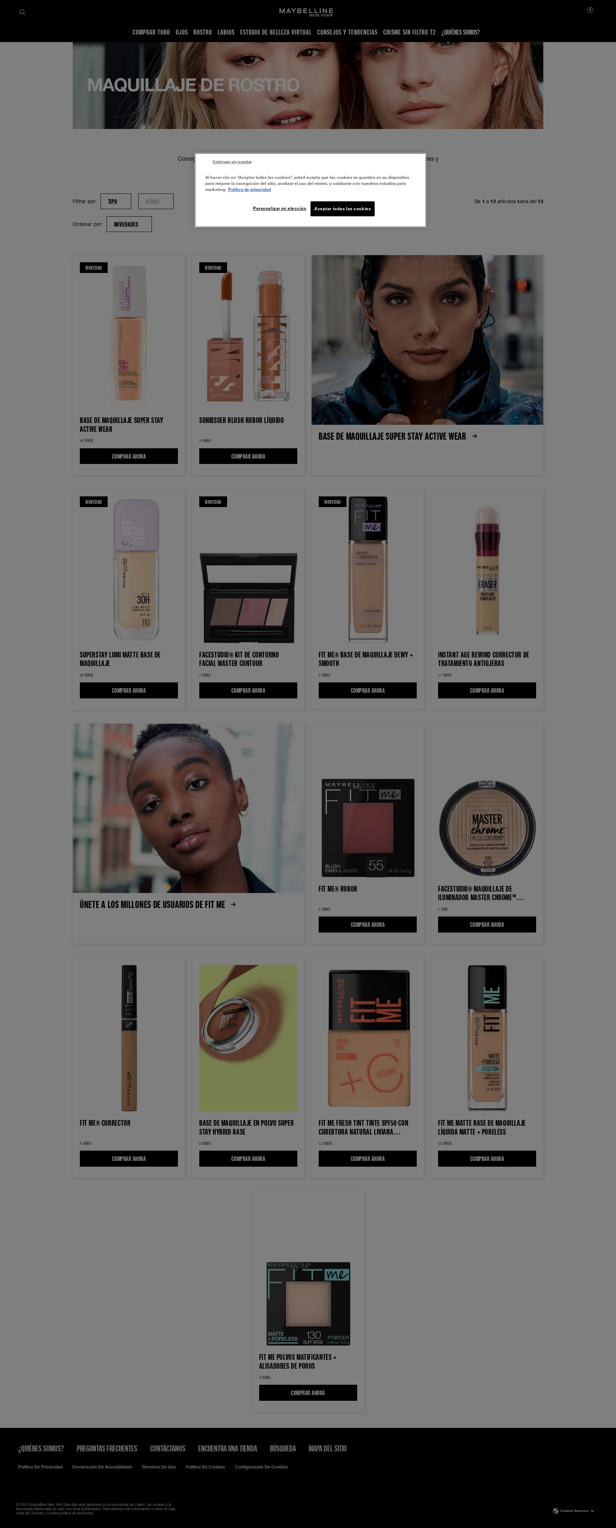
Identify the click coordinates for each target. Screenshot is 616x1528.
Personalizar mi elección (280, 208)
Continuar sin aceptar (232, 162)
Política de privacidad (249, 189)
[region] (310, 190)
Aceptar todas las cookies (342, 208)
